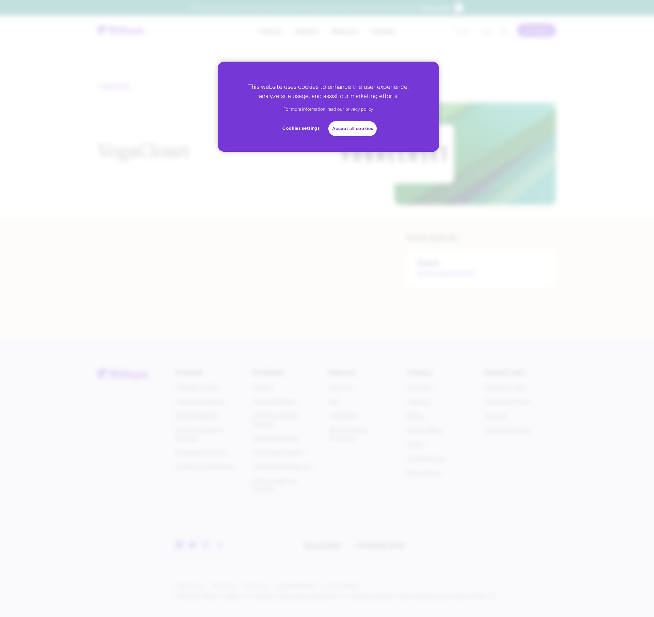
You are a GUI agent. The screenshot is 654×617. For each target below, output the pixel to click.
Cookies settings (301, 128)
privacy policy (359, 109)
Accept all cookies (352, 128)
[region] (328, 107)
